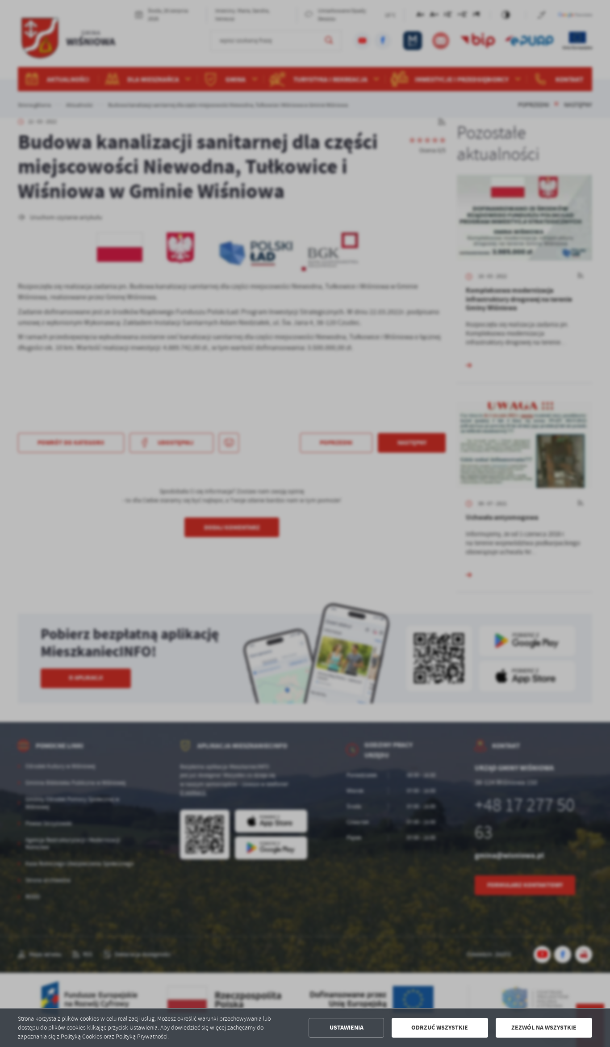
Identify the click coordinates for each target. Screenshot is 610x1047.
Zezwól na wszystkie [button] (544, 1027)
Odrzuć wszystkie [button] (439, 1027)
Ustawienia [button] (346, 1027)
